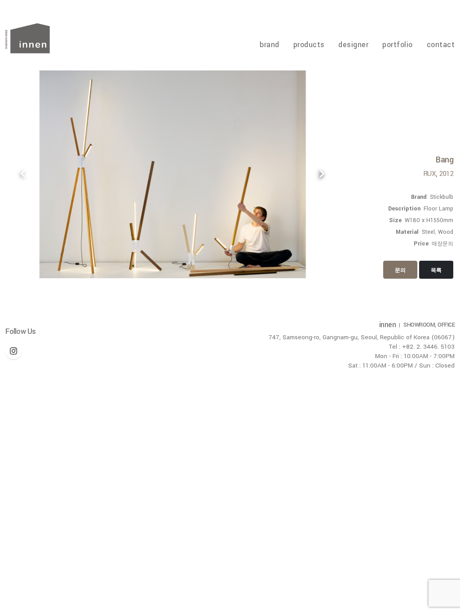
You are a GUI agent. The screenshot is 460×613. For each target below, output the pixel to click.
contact (441, 44)
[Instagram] (13, 351)
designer (353, 44)
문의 (400, 270)
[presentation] (23, 174)
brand (269, 44)
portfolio (397, 44)
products (309, 44)
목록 (436, 270)
